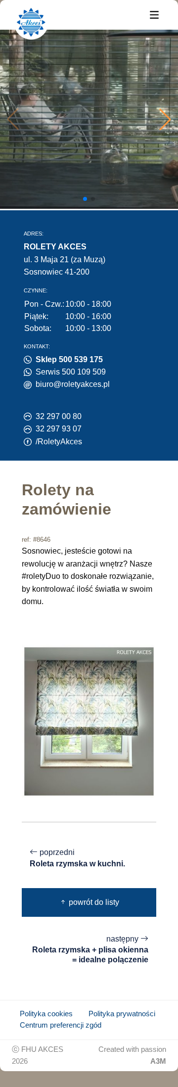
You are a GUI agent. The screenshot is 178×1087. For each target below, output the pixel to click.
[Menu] (154, 14)
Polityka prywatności (122, 1014)
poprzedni (77, 858)
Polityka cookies (46, 1014)
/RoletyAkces (59, 441)
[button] (165, 119)
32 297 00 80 (59, 416)
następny (90, 949)
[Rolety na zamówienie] (89, 720)
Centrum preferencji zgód (60, 1025)
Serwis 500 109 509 (71, 372)
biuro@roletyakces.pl (73, 384)
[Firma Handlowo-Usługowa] (31, 22)
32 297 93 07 (59, 429)
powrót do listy (93, 902)
